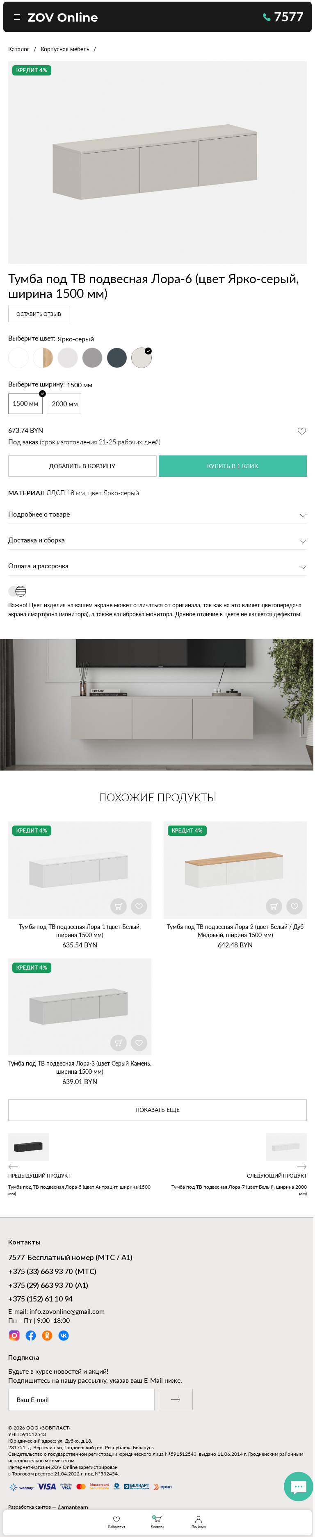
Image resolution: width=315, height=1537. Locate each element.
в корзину (82, 466)
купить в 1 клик (232, 466)
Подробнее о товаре (39, 514)
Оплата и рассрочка (38, 566)
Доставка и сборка (36, 540)
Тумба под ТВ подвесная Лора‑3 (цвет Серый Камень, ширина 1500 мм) (79, 1067)
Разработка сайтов (29, 1507)
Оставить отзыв (38, 314)
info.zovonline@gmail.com (67, 1311)
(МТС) (52, 1272)
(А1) (48, 1286)
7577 (289, 16)
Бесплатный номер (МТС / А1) (70, 1258)
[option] (157, 162)
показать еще (157, 1110)
